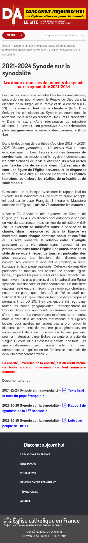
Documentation (23, 45)
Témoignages (29, 491)
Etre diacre (28, 463)
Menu (11, 35)
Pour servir (28, 473)
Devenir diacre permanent (38, 482)
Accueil (6, 45)
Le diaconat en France (35, 454)
